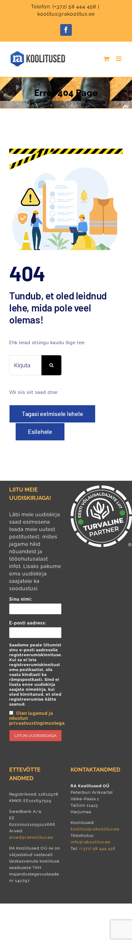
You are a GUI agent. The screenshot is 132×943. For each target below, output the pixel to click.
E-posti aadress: (35, 673)
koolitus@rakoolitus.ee (66, 14)
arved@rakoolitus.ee (31, 837)
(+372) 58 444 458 (74, 7)
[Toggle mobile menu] (119, 59)
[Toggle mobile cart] (106, 59)
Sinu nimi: (20, 599)
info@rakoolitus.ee (91, 842)
